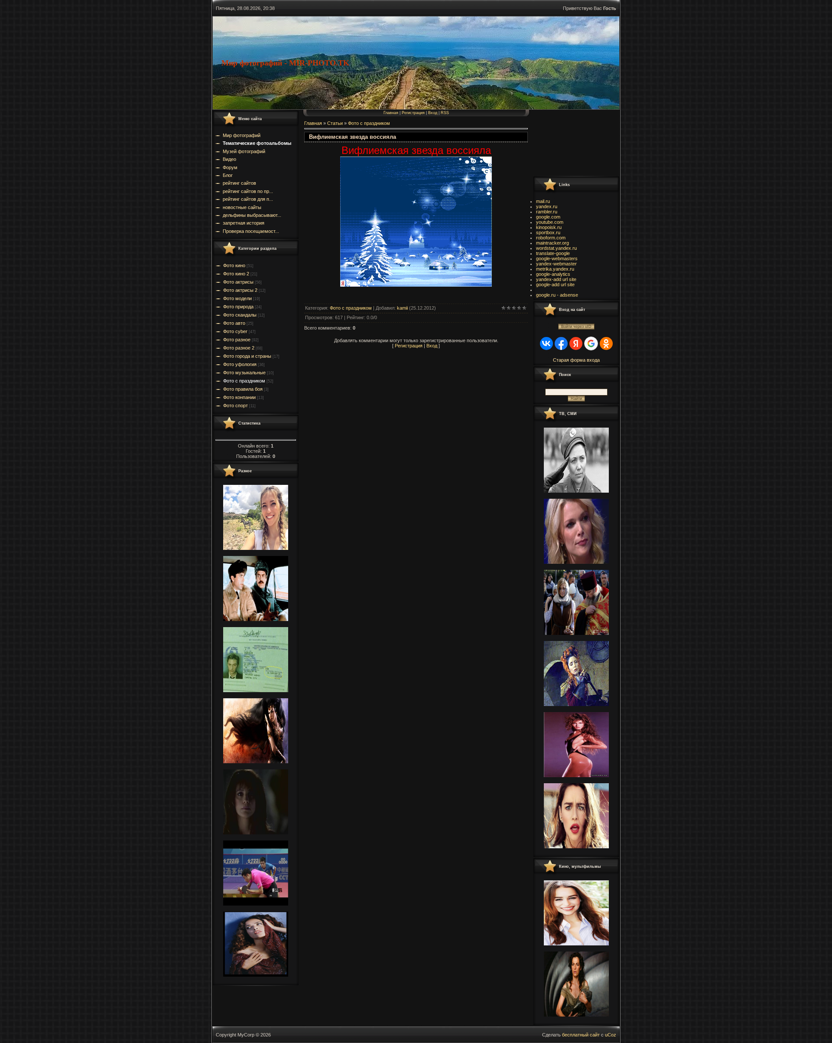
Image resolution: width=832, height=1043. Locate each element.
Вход (432, 113)
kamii (402, 308)
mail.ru (543, 201)
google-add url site (555, 284)
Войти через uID (576, 326)
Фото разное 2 (238, 347)
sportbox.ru (548, 232)
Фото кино (234, 265)
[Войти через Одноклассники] (606, 343)
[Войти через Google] (591, 343)
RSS (445, 113)
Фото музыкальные (244, 372)
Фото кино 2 (236, 273)
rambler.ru (546, 211)
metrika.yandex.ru (555, 268)
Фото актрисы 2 (240, 290)
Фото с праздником (244, 380)
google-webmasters (557, 258)
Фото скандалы (240, 314)
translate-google (553, 253)
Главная (391, 113)
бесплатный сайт (581, 1034)
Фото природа (238, 306)
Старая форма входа (576, 360)
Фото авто (234, 323)
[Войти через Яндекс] (575, 343)
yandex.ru (546, 206)
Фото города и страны (247, 356)
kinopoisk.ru (549, 227)
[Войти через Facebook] (561, 343)
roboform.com (551, 237)
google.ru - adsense (557, 295)
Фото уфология (240, 364)
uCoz (610, 1034)
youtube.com (549, 222)
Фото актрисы (238, 281)
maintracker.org (552, 242)
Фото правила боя (243, 389)
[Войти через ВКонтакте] (546, 343)
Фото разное (236, 339)
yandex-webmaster (556, 263)
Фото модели (237, 298)
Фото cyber (235, 331)
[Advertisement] (572, 142)
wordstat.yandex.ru (556, 248)
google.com (548, 216)
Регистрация (413, 113)
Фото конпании (239, 397)
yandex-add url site (556, 279)
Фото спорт (235, 405)
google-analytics (553, 274)
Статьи (335, 123)
